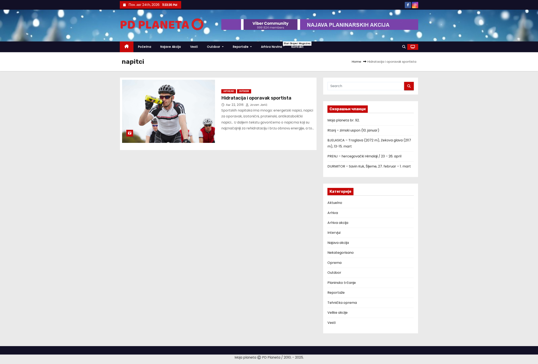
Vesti (194, 47)
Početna (144, 47)
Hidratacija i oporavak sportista (256, 98)
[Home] (126, 46)
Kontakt (297, 47)
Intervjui (333, 232)
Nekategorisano (340, 252)
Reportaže (241, 47)
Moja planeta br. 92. (343, 120)
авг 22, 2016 (235, 105)
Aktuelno (228, 91)
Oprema (334, 262)
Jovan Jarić (258, 105)
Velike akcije (337, 312)
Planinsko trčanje (341, 282)
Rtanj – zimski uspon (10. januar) (353, 130)
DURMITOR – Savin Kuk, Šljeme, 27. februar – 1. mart (369, 166)
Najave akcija (170, 47)
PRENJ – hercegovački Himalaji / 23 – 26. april (364, 156)
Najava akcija (338, 242)
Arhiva (332, 212)
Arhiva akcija (337, 222)
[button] (404, 46)
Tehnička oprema (342, 302)
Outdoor (214, 47)
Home (356, 61)
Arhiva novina (274, 45)
